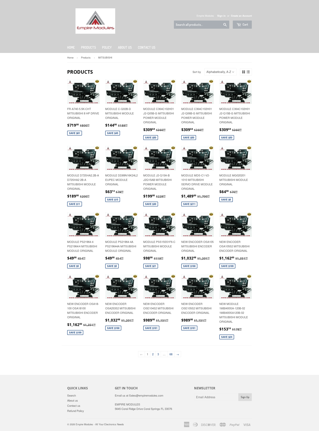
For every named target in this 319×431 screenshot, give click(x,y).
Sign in (221, 15)
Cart (245, 24)
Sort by (197, 72)
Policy (107, 47)
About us (125, 47)
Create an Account (241, 15)
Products (88, 47)
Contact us (73, 405)
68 (170, 354)
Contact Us (146, 47)
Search (71, 395)
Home (71, 47)
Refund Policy (75, 411)
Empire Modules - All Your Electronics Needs (100, 424)
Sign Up (245, 397)
